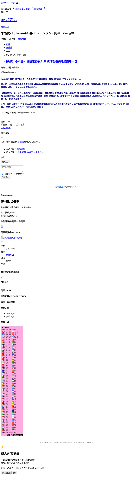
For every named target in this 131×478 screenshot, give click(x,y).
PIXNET (46, 442)
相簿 (8, 44)
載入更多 (5, 162)
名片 (8, 51)
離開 (14, 473)
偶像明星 (22, 39)
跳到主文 (5, 27)
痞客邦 (21, 142)
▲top (3, 157)
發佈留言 (5, 177)
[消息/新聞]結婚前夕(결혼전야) (30, 152)
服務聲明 (89, 442)
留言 (26, 142)
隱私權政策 (80, 442)
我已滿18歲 (6, 473)
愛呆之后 (9, 19)
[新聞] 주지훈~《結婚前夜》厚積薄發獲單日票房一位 (41, 61)
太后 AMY (5, 128)
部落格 (9, 47)
